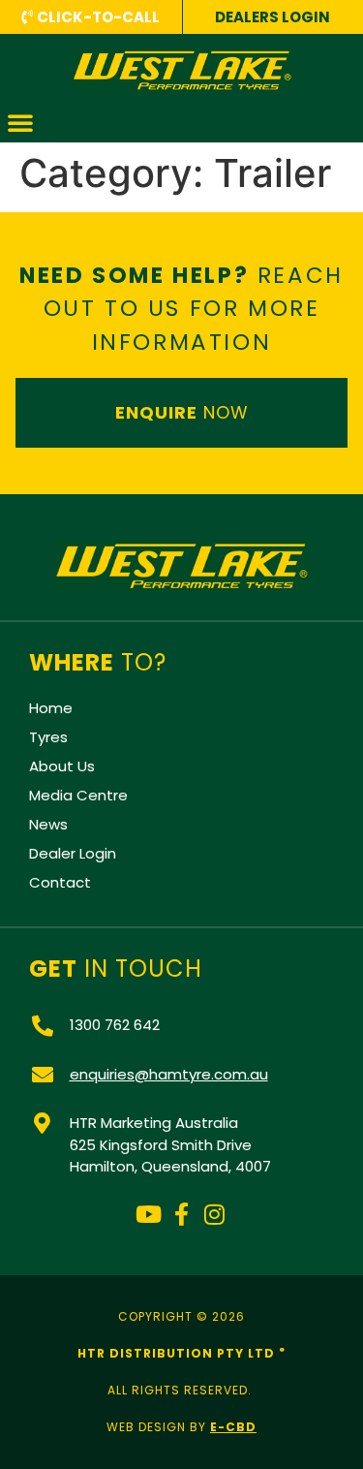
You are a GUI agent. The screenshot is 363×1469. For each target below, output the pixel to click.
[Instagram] (213, 1214)
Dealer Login (72, 853)
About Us (62, 766)
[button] (20, 122)
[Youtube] (149, 1214)
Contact (60, 882)
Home (51, 708)
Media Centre (78, 795)
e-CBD (233, 1427)
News (48, 824)
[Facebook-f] (182, 1214)
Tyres (48, 737)
